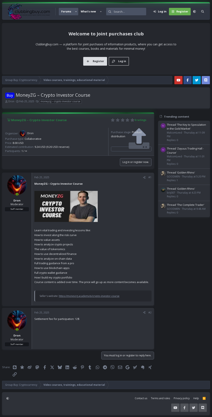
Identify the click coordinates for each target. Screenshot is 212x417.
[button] (76, 11)
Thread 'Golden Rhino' (181, 172)
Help (196, 398)
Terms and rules (160, 398)
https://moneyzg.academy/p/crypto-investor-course (89, 296)
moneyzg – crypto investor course (60, 101)
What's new (88, 11)
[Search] (202, 11)
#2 (150, 312)
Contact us (141, 398)
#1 (150, 177)
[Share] (144, 177)
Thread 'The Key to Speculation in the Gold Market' (186, 127)
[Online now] (17, 194)
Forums (66, 11)
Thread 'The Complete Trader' (185, 205)
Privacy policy (182, 398)
